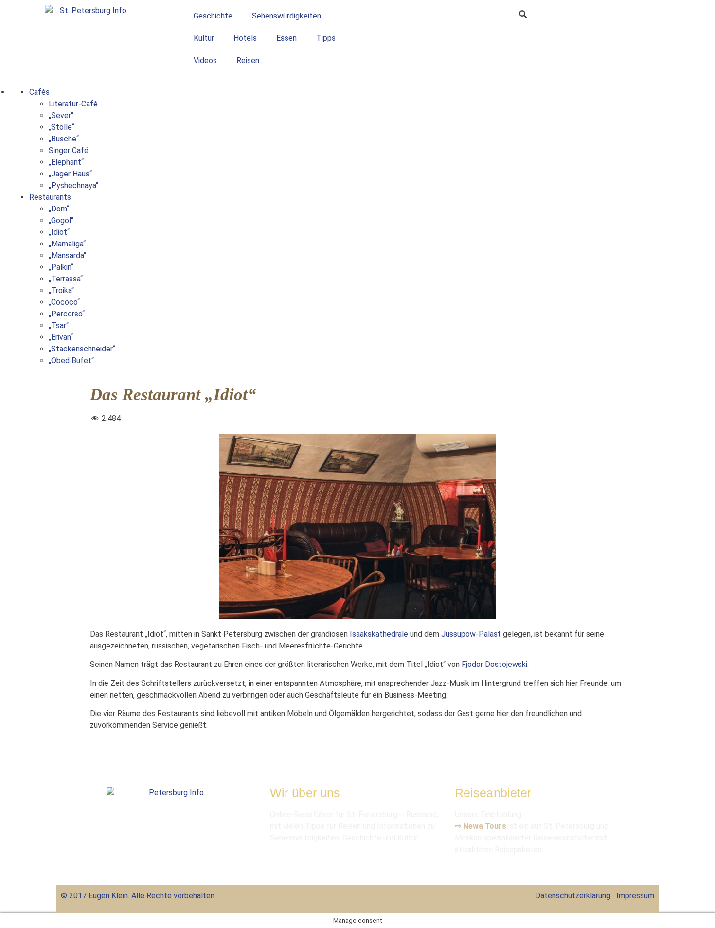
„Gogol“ (61, 220)
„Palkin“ (61, 267)
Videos (205, 60)
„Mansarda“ (67, 255)
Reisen (247, 60)
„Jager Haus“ (70, 173)
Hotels (245, 38)
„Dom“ (59, 208)
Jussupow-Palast (471, 634)
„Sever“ (61, 115)
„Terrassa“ (66, 278)
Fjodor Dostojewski (494, 664)
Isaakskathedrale (379, 634)
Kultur (204, 38)
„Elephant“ (66, 162)
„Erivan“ (61, 337)
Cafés (39, 92)
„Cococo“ (64, 302)
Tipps (326, 38)
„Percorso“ (67, 313)
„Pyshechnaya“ (73, 185)
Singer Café (69, 150)
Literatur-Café (73, 103)
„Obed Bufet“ (71, 360)
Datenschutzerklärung (572, 895)
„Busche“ (64, 138)
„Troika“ (61, 290)
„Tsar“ (59, 325)
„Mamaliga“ (67, 243)
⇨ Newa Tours (480, 826)
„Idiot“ (59, 232)
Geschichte (213, 15)
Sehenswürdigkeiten (286, 15)
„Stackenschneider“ (82, 348)
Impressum (635, 895)
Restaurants (50, 197)
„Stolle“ (61, 127)
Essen (286, 38)
